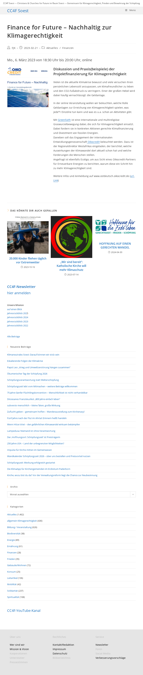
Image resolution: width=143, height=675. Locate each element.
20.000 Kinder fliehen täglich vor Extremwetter (27, 260)
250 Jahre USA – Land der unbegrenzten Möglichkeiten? (35, 443)
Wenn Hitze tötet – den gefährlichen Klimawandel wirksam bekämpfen (43, 424)
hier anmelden (19, 293)
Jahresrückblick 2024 (17, 317)
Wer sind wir (17, 644)
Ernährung (12, 546)
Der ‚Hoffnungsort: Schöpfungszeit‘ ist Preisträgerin (33, 437)
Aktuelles (52, 48)
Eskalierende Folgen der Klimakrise (25, 360)
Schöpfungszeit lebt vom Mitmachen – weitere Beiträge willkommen (42, 386)
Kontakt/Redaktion (63, 644)
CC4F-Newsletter (21, 286)
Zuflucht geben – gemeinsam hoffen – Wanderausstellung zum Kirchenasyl (45, 411)
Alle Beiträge (13, 336)
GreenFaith (64, 119)
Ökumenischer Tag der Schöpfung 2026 (27, 373)
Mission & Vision (19, 649)
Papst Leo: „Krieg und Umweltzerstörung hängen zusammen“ (38, 367)
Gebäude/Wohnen (16, 565)
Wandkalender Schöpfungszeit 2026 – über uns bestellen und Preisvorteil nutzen (48, 456)
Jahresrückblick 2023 (17, 321)
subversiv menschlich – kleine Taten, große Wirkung (33, 405)
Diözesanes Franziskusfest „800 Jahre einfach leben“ (33, 399)
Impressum (59, 649)
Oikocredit (93, 141)
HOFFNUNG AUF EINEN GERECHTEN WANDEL (115, 245)
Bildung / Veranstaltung (19, 527)
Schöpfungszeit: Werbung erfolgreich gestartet (31, 462)
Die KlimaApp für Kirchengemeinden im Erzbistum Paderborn (38, 468)
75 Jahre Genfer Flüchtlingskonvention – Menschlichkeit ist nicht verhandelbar (47, 392)
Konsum (11, 571)
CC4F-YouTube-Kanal (23, 610)
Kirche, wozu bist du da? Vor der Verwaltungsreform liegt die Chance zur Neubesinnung (52, 475)
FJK (14, 48)
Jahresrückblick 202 (17, 313)
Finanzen (68, 48)
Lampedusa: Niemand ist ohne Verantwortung (31, 430)
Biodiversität (13, 533)
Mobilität (12, 584)
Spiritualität (13, 597)
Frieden (11, 559)
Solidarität (12, 590)
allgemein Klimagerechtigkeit (22, 520)
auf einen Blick (14, 309)
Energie (11, 540)
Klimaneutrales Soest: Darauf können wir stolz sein (33, 354)
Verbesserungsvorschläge (111, 657)
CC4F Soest (17, 10)
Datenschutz (60, 653)
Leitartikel (12, 578)
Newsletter (102, 644)
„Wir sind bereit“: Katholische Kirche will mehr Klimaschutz (71, 266)
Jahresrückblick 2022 (17, 325)
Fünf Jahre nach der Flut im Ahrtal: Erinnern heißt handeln (37, 418)
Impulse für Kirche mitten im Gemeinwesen (29, 449)
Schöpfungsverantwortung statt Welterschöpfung (33, 379)
